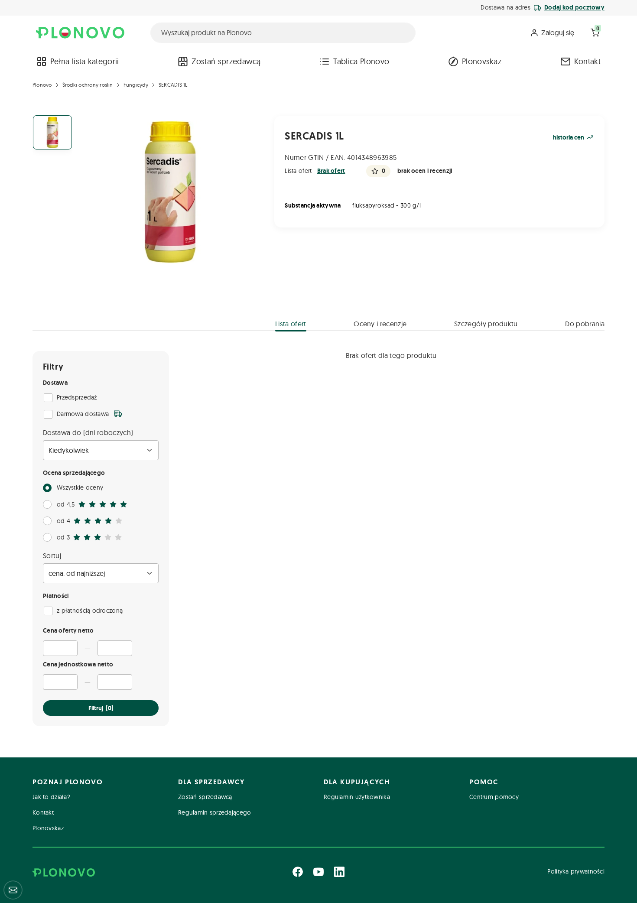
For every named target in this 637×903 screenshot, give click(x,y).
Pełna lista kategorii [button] (84, 61)
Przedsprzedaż (77, 397)
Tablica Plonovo (361, 61)
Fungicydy (136, 84)
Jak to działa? (51, 797)
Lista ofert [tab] (290, 323)
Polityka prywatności (575, 871)
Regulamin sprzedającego (214, 812)
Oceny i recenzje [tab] (380, 323)
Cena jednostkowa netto (78, 664)
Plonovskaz (481, 61)
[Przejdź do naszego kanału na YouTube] (318, 871)
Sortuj (52, 555)
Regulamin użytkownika (357, 797)
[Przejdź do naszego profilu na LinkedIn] (339, 871)
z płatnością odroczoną (90, 610)
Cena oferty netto (68, 630)
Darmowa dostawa (83, 414)
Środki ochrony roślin (87, 84)
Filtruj (101, 708)
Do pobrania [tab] (584, 323)
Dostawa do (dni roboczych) (88, 432)
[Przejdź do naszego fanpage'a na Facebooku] (297, 871)
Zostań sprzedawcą (226, 61)
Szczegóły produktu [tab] (486, 323)
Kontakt (587, 61)
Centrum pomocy (494, 797)
